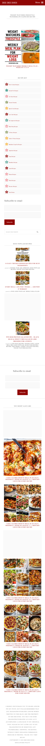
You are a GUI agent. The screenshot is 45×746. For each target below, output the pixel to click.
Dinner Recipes (12, 174)
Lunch (37, 343)
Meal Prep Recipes (13, 126)
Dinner (12, 268)
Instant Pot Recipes (13, 90)
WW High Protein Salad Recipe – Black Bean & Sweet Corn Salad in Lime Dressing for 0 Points (22, 339)
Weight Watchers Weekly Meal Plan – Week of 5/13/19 (22, 66)
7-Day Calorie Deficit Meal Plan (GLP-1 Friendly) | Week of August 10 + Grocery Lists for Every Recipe (22, 599)
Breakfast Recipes (13, 162)
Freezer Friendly (13, 102)
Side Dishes (12, 192)
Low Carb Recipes (13, 114)
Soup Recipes (12, 156)
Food (17, 268)
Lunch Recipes (12, 168)
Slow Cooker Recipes (14, 84)
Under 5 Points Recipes (14, 138)
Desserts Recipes (13, 186)
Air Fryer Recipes (13, 96)
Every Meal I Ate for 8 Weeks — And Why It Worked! (22, 288)
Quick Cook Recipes (14, 108)
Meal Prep (10, 345)
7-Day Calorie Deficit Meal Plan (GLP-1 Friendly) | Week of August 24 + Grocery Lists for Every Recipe (22, 479)
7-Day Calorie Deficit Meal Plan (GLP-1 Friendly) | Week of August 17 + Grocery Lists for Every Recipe (22, 525)
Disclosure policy (22, 742)
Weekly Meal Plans (32, 291)
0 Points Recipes (13, 132)
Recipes (13, 269)
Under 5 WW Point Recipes (29, 346)
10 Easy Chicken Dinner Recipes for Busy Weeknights (22, 264)
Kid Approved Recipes (14, 120)
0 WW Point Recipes (17, 343)
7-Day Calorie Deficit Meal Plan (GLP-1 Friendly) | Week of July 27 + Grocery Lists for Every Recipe (22, 691)
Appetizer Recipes (13, 150)
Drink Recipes (12, 180)
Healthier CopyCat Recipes (15, 144)
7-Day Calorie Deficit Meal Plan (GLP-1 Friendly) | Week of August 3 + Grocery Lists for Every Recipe (22, 645)
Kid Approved (24, 268)
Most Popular (35, 268)
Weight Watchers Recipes (25, 269)
